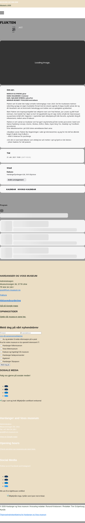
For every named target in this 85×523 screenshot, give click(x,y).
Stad (9, 168)
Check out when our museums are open (18, 449)
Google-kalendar (27, 189)
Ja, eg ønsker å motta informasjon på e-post (19, 339)
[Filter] (1, 210)
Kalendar (11, 189)
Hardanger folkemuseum (12, 345)
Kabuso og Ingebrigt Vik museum (15, 352)
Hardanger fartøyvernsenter (13, 355)
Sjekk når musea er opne (13, 317)
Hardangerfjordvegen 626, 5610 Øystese (21, 174)
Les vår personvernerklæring (11, 336)
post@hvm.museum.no (10, 290)
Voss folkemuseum (9, 349)
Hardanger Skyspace (10, 361)
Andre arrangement (16, 180)
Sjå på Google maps (9, 306)
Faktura (3, 295)
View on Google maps (8, 437)
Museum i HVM (5, 5)
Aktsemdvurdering (10, 300)
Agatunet (6, 358)
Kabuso (10, 172)
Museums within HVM (9, 2)
